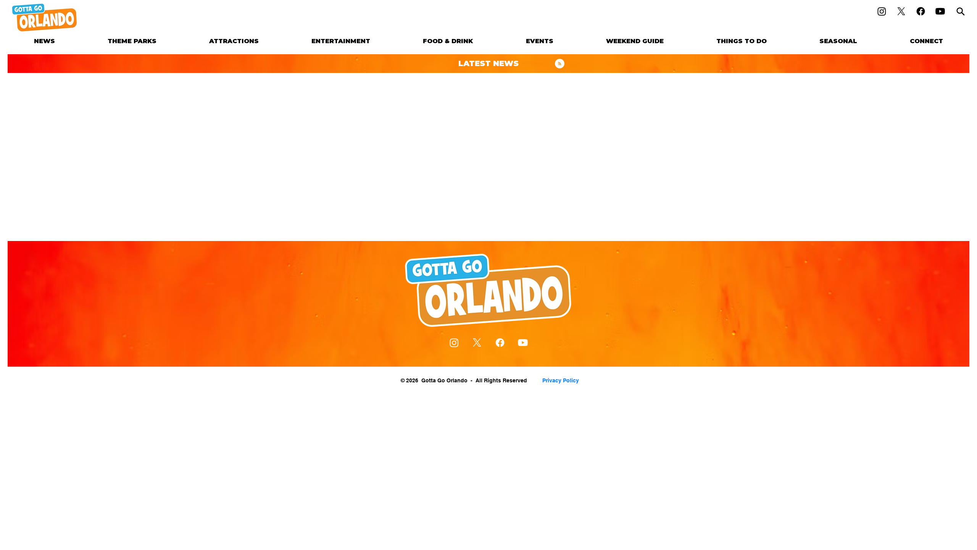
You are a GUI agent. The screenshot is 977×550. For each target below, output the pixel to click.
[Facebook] (920, 11)
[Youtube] (940, 11)
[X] (901, 11)
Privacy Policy (560, 380)
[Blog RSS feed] (559, 64)
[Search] (961, 11)
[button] (132, 41)
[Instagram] (881, 11)
